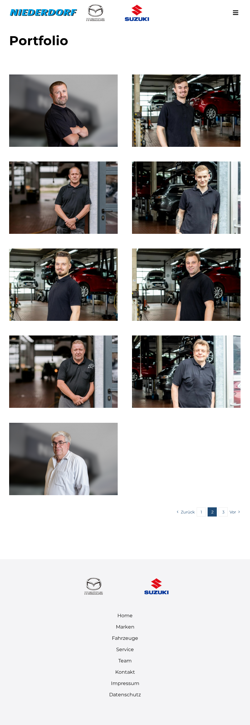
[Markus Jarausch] (186, 339)
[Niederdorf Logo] (43, 11)
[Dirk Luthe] (63, 339)
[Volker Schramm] (63, 427)
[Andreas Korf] (63, 165)
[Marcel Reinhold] (186, 78)
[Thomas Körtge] (186, 165)
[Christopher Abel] (186, 252)
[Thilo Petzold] (63, 252)
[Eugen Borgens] (63, 78)
